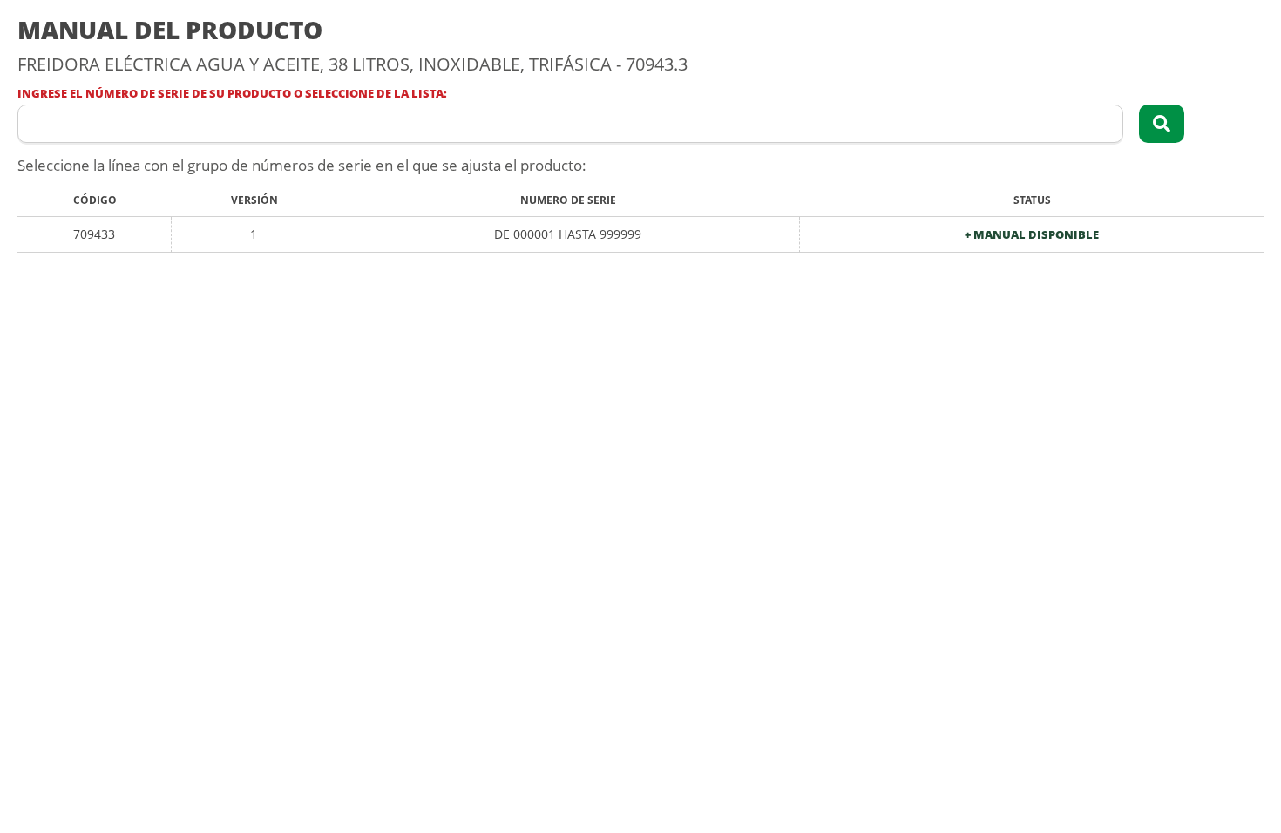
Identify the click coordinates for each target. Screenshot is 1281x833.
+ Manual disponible (1032, 234)
